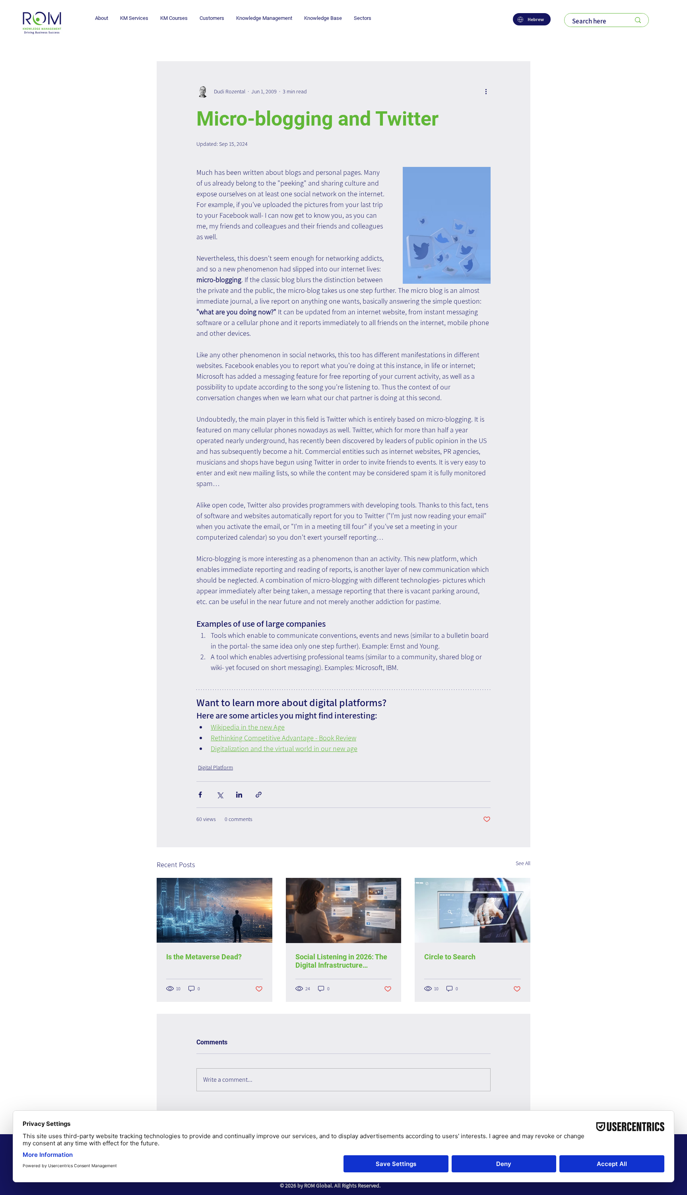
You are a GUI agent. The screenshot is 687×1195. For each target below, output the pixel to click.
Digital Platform (215, 767)
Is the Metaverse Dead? (204, 957)
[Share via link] (258, 794)
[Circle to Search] (472, 910)
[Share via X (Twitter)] (219, 794)
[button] (101, 18)
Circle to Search (449, 957)
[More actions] (486, 91)
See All (523, 863)
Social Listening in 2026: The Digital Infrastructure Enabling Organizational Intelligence (341, 961)
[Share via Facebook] (200, 794)
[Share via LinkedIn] (239, 794)
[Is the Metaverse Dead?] (214, 910)
